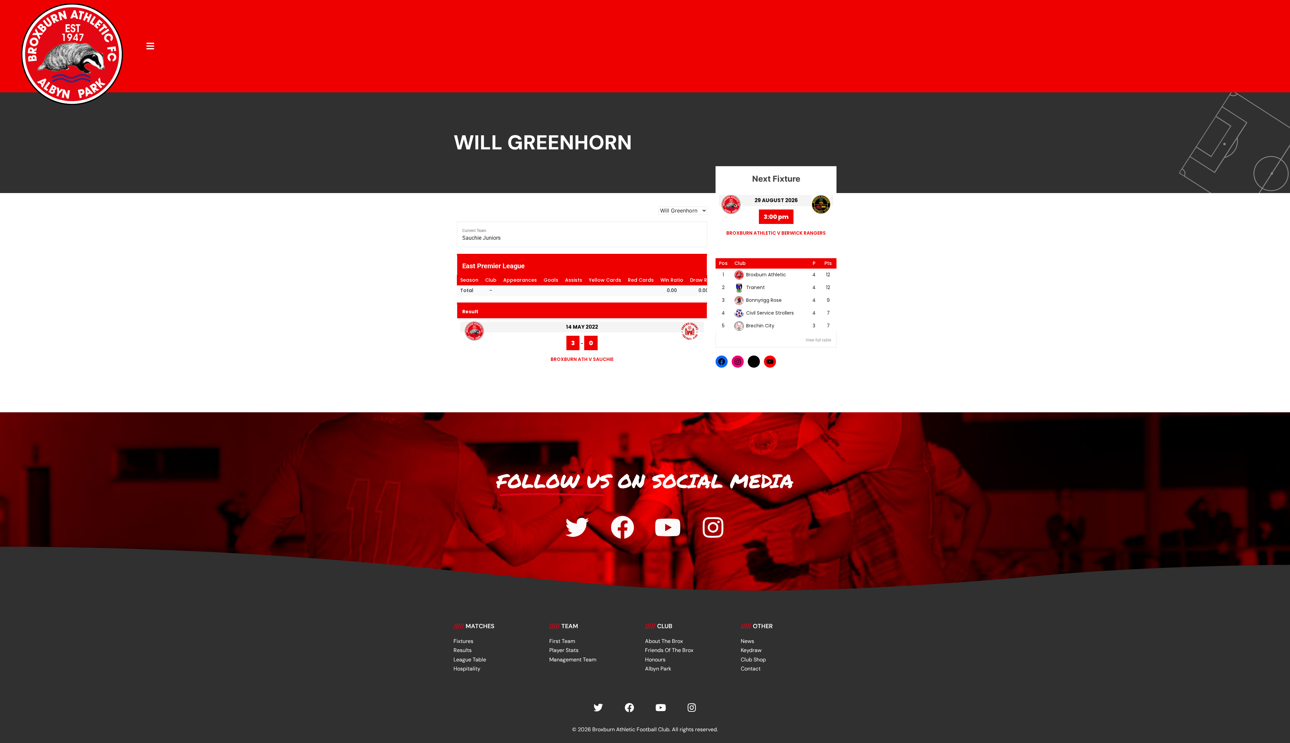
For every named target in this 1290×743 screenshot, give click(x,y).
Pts (828, 263)
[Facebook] (722, 362)
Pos (723, 263)
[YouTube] (770, 362)
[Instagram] (738, 362)
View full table (818, 340)
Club (740, 263)
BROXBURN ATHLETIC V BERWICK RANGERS (776, 233)
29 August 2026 (776, 200)
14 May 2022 (582, 326)
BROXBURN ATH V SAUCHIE (582, 359)
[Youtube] (668, 527)
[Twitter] (577, 527)
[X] (754, 362)
